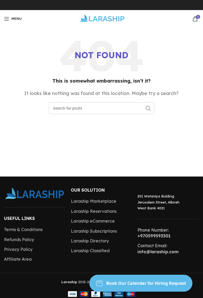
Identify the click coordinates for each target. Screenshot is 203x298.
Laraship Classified (90, 250)
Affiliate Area (18, 259)
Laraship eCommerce (93, 221)
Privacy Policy (18, 249)
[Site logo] (101, 18)
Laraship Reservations (94, 211)
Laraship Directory (90, 240)
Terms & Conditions (23, 229)
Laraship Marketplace (93, 201)
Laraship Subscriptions (94, 231)
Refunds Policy (19, 239)
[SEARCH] (148, 108)
